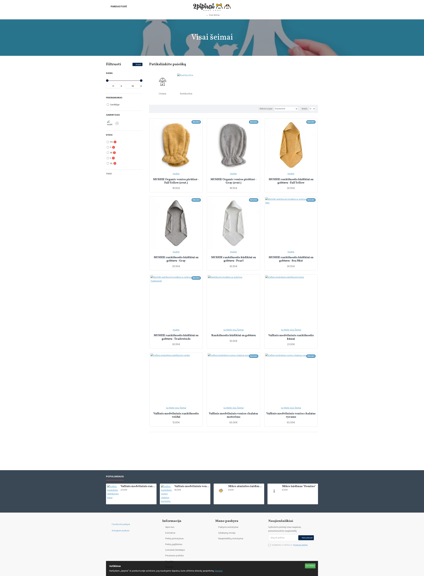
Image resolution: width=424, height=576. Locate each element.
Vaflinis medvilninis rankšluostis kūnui (291, 337)
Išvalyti (138, 64)
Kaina (109, 73)
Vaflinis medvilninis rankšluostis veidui (176, 415)
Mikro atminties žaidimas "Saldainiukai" (245, 486)
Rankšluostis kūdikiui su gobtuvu (233, 335)
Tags (109, 173)
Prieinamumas (114, 97)
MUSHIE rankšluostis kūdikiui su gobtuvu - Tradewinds (176, 337)
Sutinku (310, 565)
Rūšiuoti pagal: (266, 108)
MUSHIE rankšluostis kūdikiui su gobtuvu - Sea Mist (291, 259)
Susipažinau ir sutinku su (290, 545)
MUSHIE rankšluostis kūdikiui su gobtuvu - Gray (176, 259)
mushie (176, 173)
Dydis (109, 134)
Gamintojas (113, 114)
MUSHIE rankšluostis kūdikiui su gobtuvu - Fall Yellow (291, 181)
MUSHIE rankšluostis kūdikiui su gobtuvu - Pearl (233, 259)
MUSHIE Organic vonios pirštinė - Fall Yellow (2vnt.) (176, 181)
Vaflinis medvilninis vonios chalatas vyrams (291, 415)
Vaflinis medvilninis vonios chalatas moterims (233, 415)
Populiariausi (115, 476)
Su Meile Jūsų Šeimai (233, 330)
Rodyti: (305, 108)
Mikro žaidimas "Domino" (299, 486)
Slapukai (218, 571)
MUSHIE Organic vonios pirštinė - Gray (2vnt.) (234, 181)
